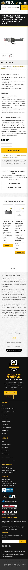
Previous (2, 235)
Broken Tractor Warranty (7, 409)
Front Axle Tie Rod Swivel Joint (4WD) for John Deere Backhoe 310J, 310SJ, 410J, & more (20, 12)
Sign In (3, 441)
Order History (5, 451)
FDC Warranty (5, 424)
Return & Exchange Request (8, 460)
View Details (8, 245)
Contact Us (4, 415)
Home (5, 12)
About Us (4, 406)
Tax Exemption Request (7, 457)
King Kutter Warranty (6, 421)
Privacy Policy (9, 561)
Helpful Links (5, 418)
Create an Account (6, 444)
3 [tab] (16, 268)
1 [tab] (11, 268)
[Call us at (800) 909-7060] (17, 3)
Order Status (5, 448)
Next (25, 235)
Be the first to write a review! (14, 350)
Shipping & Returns (6, 427)
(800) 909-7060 (10, 472)
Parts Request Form (14, 188)
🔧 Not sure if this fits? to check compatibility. (13, 67)
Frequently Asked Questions (8, 412)
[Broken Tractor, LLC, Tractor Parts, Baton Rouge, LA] (7, 490)
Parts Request (5, 430)
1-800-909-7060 (14, 184)
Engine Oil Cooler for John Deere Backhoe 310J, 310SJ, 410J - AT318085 (8, 225)
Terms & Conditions (17, 561)
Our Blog (9, 397)
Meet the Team (10, 392)
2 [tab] (14, 268)
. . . (9, 12)
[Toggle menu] (25, 3)
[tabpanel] (8, 225)
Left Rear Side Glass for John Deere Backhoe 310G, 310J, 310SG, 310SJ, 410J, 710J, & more (20, 226)
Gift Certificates (5, 454)
